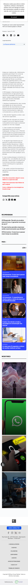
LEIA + (24, 248)
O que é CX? (14, 564)
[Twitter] (16, 533)
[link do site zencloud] (18, 582)
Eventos (14, 547)
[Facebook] (8, 533)
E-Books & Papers (14, 544)
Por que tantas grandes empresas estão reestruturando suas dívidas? (13, 228)
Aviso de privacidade (14, 561)
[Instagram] (12, 533)
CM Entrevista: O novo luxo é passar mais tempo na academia (13, 233)
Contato (14, 558)
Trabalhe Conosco (14, 568)
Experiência (5, 344)
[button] (3, 35)
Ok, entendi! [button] (14, 17)
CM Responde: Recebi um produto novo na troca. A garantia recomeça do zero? (13, 222)
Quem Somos (14, 554)
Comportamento (5, 272)
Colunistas (14, 551)
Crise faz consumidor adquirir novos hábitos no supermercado (13, 178)
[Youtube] (19, 533)
